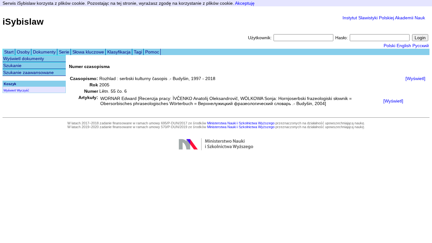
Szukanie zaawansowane (28, 72)
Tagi (138, 51)
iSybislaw (23, 22)
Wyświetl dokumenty (23, 58)
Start (9, 51)
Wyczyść (23, 90)
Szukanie (12, 65)
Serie (64, 51)
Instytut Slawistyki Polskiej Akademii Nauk (384, 17)
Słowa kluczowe (88, 51)
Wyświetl (9, 90)
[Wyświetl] (415, 78)
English (404, 45)
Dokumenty (44, 51)
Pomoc (152, 51)
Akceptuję (245, 3)
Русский (420, 45)
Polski (389, 45)
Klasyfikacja (119, 51)
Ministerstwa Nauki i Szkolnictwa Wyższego (241, 123)
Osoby (23, 51)
